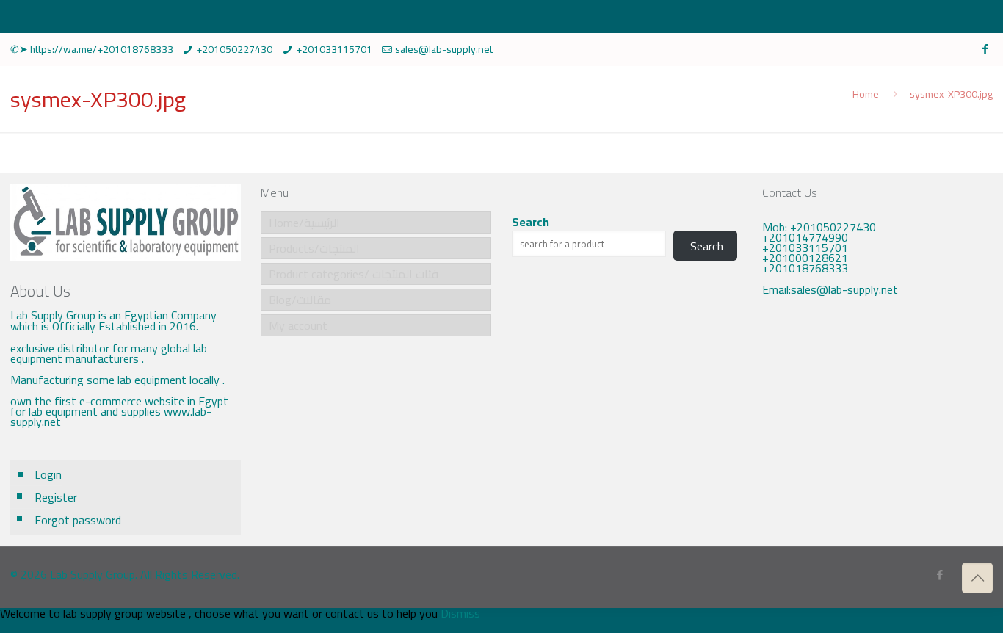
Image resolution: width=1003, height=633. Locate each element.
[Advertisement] (877, 419)
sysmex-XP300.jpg (951, 94)
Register (56, 497)
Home (865, 94)
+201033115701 (334, 49)
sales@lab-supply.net (444, 49)
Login (48, 474)
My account (298, 325)
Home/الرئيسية (304, 222)
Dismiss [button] (460, 613)
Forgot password (78, 520)
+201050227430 (234, 49)
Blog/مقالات (300, 300)
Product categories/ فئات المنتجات (353, 274)
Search (530, 222)
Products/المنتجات (314, 248)
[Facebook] (985, 48)
